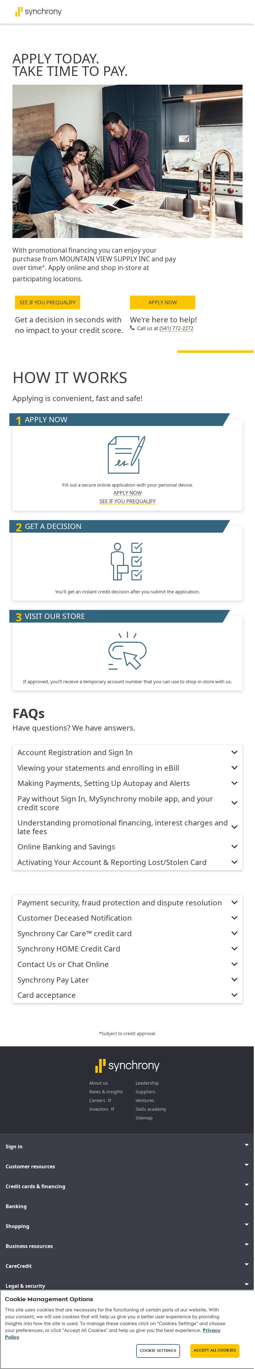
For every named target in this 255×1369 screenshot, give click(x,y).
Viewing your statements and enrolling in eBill (98, 768)
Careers (97, 1100)
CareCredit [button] (19, 1266)
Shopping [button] (17, 1226)
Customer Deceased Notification (74, 918)
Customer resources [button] (30, 1166)
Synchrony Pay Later (53, 980)
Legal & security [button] (25, 1286)
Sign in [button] (14, 1146)
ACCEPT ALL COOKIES (215, 1350)
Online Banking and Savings (66, 847)
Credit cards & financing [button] (35, 1186)
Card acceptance (46, 995)
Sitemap (144, 1118)
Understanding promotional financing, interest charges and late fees (122, 827)
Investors (99, 1109)
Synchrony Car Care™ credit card (74, 933)
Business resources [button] (29, 1246)
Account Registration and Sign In (75, 752)
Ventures (145, 1100)
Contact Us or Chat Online (63, 964)
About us (98, 1083)
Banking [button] (16, 1206)
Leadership (147, 1083)
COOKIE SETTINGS (158, 1351)
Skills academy (151, 1109)
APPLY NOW (163, 302)
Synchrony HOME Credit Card (68, 949)
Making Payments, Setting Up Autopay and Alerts (103, 783)
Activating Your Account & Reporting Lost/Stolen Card (112, 862)
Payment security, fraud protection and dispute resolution (119, 903)
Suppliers (145, 1092)
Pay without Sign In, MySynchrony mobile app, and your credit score (115, 803)
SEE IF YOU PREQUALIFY (48, 302)
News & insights (106, 1092)
